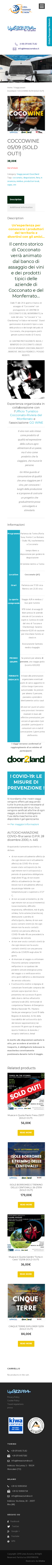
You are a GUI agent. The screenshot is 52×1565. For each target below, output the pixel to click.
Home (9, 87)
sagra (9, 185)
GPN (13, 1541)
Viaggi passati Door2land (28, 174)
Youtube (15, 1536)
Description (15, 199)
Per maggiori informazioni (24, 824)
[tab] (15, 200)
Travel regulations (15, 1404)
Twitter (15, 1526)
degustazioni (29, 177)
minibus (20, 181)
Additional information (21, 207)
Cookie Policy (13, 1400)
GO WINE (36, 422)
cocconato (17, 177)
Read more (26, 1132)
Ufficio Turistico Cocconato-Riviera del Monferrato (26, 415)
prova (10, 1407)
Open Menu (42, 6)
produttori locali (31, 181)
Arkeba (41, 1561)
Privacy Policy (13, 1397)
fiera (38, 177)
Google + (15, 1531)
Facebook (15, 1521)
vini (14, 185)
